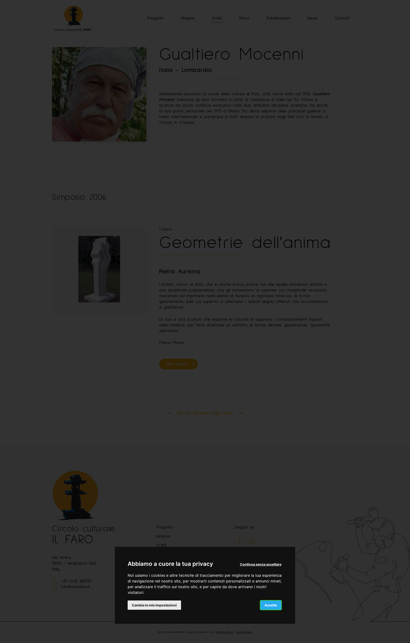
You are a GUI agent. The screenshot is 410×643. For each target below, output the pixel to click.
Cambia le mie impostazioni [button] (154, 605)
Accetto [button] (271, 605)
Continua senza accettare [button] (260, 564)
